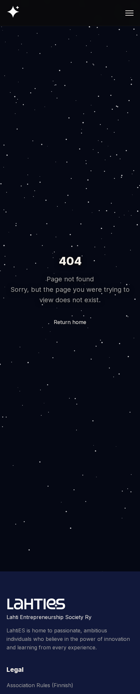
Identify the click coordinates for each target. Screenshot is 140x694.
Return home (70, 322)
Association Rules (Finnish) (40, 685)
